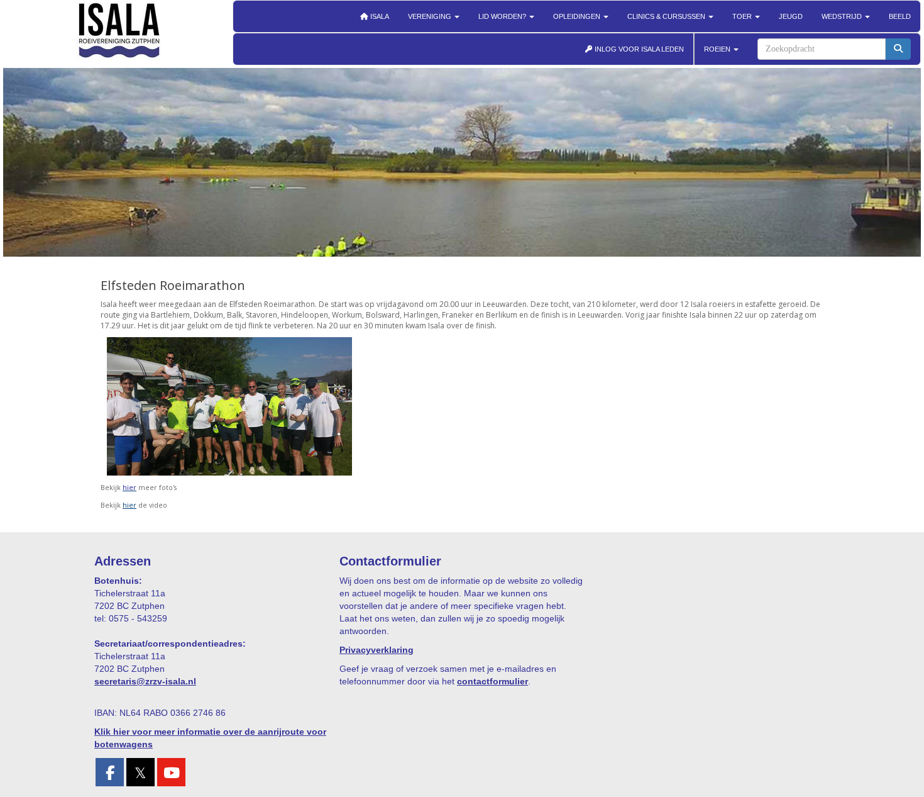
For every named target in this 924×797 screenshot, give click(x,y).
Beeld (900, 16)
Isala (378, 16)
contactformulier (492, 681)
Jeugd (791, 16)
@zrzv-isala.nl (145, 681)
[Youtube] (171, 775)
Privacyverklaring (376, 650)
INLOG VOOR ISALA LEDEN (638, 49)
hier (129, 505)
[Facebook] (109, 775)
